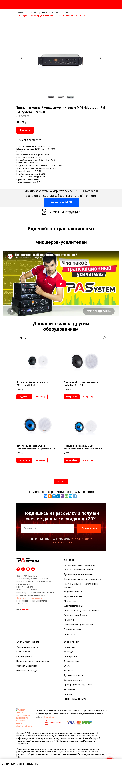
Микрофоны (70, 601)
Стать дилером (23, 652)
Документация (71, 661)
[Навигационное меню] (5, 4)
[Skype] (70, 496)
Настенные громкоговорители (78, 570)
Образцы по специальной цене (79, 625)
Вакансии (68, 670)
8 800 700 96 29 (23, 604)
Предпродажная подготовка (78, 685)
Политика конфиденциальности (29, 598)
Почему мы (69, 647)
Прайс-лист (69, 634)
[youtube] (33, 569)
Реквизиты (69, 689)
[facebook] (18, 569)
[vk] (23, 569)
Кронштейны (70, 620)
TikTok (25, 609)
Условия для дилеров (27, 647)
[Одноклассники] (50, 496)
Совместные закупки (26, 666)
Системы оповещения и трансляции (81, 610)
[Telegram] (75, 496)
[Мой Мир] (54, 496)
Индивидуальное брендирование (32, 661)
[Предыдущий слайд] (21, 58)
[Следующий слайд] (100, 58)
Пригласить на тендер (27, 670)
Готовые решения (72, 629)
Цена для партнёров (29, 140)
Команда (68, 652)
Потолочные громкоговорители (79, 565)
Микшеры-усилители (60, 12)
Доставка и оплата (73, 675)
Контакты (68, 694)
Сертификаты (70, 656)
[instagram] (28, 569)
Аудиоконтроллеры (73, 592)
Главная (19, 12)
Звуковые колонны (73, 596)
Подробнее (48, 717)
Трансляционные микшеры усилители (82, 579)
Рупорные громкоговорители (78, 574)
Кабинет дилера (24, 656)
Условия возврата (73, 680)
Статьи (67, 666)
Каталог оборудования (38, 12)
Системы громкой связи (75, 615)
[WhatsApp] (66, 496)
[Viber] (62, 496)
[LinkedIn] (58, 496)
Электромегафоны (73, 606)
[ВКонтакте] (45, 496)
